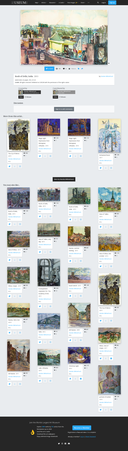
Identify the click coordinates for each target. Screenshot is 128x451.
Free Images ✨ (72, 2)
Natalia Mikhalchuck (107, 76)
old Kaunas (11, 373)
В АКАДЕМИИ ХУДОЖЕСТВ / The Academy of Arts (45, 291)
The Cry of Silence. (14, 153)
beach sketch (73, 286)
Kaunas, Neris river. (14, 320)
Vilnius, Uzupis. (12, 286)
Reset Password (91, 436)
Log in (104, 2)
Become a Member (82, 428)
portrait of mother (105, 397)
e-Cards (61, 2)
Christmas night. (74, 366)
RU (9, 161)
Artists (44, 2)
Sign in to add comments (64, 109)
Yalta (40, 332)
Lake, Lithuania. (43, 368)
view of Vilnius (12, 250)
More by (64, 179)
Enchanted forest (104, 155)
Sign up (112, 2)
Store (82, 2)
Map (36, 2)
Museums (52, 2)
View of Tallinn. (104, 214)
